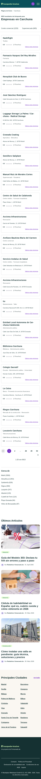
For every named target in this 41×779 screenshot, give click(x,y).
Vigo (3, 708)
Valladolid (24, 703)
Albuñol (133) (6, 493)
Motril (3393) (5, 475)
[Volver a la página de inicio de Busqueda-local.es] (10, 4)
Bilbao (22, 699)
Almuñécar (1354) (7, 479)
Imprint (23, 767)
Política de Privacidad (25, 761)
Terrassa (23, 722)
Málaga (4, 694)
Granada (4, 713)
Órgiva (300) (5, 486)
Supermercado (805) (29, 28)
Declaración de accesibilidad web (14, 764)
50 (37, 451)
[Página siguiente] (38, 455)
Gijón (22, 708)
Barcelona (24, 684)
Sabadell (23, 727)
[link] (20, 42)
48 (26, 451)
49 (31, 451)
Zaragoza (24, 689)
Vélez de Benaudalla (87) (10, 504)
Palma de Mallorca (8, 699)
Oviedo (23, 713)
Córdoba (4, 703)
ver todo (37, 678)
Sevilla (3, 689)
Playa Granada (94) (8, 500)
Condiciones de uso (32, 764)
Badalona (24, 718)
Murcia (23, 694)
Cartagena (5, 722)
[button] (33, 4)
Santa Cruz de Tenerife (9, 718)
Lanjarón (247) (6, 489)
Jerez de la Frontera (8, 727)
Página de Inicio (6, 11)
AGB (18, 767)
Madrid (3, 684)
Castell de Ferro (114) (9, 497)
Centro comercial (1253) (9, 28)
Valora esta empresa (31, 47)
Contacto (14, 761)
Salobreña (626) (7, 482)
